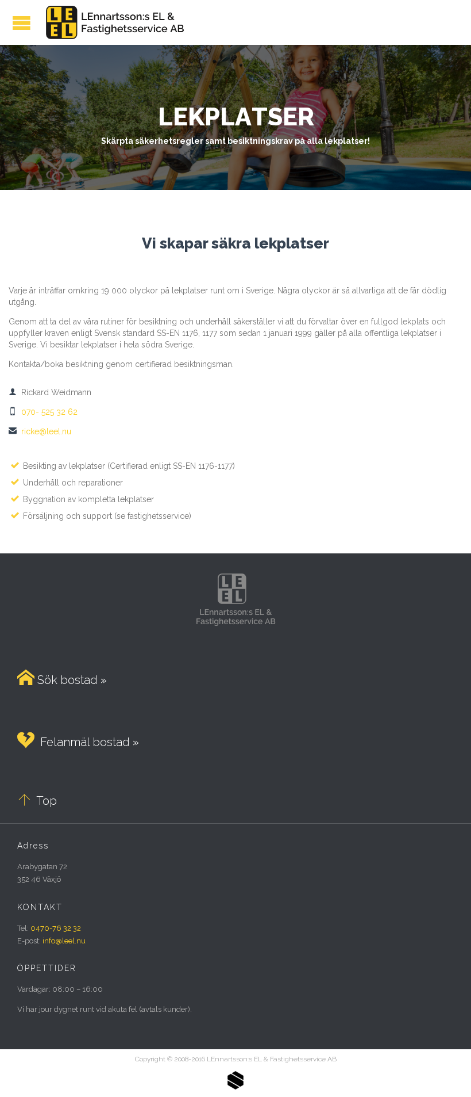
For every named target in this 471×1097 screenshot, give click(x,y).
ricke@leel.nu (40, 431)
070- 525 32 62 (43, 411)
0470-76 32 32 (55, 928)
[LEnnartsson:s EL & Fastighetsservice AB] (113, 22)
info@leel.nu (64, 941)
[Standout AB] (235, 1087)
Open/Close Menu (21, 23)
